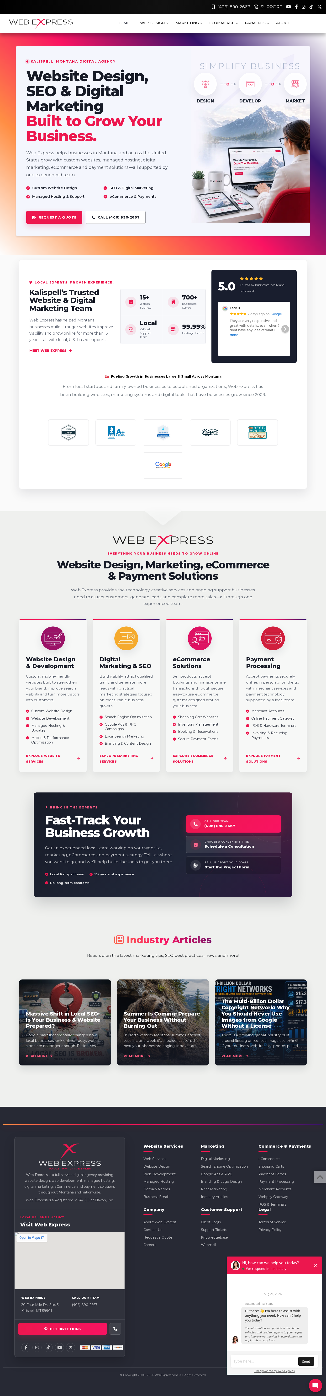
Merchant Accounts (274, 1189)
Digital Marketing (215, 1159)
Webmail (208, 1245)
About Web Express (159, 1222)
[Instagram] (304, 7)
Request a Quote (157, 1237)
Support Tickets (214, 1230)
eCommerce (269, 1159)
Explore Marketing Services (119, 758)
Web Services (154, 1159)
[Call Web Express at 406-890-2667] (115, 1329)
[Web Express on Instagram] (37, 1347)
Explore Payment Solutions (263, 758)
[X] (319, 7)
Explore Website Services (43, 758)
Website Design (156, 1166)
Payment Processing (276, 1181)
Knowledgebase (214, 1237)
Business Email (155, 1197)
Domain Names (156, 1189)
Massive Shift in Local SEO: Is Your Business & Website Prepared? (63, 1020)
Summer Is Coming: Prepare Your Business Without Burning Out (162, 1020)
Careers (149, 1245)
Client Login (211, 1222)
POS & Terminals (272, 1204)
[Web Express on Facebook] (25, 1347)
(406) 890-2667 (232, 7)
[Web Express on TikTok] (48, 1347)
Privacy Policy (270, 1230)
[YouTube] (289, 7)
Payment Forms (272, 1174)
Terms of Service (272, 1222)
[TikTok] (312, 7)
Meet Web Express (48, 350)
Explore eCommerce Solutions (193, 758)
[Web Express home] (70, 1157)
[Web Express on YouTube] (59, 1347)
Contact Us (152, 1230)
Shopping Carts (271, 1166)
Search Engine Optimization (224, 1166)
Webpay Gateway (273, 1197)
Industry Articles (214, 1197)
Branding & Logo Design (221, 1181)
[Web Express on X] (70, 1347)
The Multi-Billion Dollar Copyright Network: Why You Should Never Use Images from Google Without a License (255, 1013)
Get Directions (65, 1329)
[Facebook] (297, 7)
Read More (37, 1056)
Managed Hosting (158, 1181)
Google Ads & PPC (216, 1174)
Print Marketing (214, 1189)
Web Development (159, 1174)
